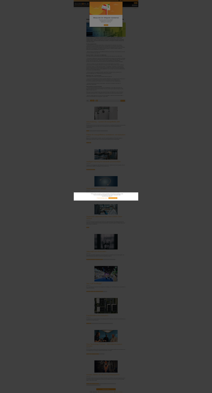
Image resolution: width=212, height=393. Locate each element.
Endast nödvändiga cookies (102, 198)
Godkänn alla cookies (113, 198)
